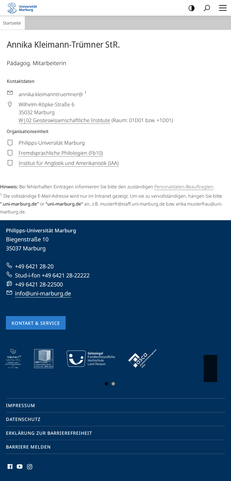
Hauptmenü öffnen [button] (222, 8)
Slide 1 (106, 383)
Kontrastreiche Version (191, 8)
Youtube (19, 469)
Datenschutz (23, 419)
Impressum (20, 405)
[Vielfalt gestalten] (17, 358)
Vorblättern (210, 368)
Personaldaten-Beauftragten (183, 187)
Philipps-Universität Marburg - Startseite (24, 8)
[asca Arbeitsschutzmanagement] (146, 358)
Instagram (30, 469)
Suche (206, 8)
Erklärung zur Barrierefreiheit (49, 433)
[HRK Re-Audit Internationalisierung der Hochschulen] (47, 358)
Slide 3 (113, 383)
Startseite (12, 23)
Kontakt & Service (36, 323)
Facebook (9, 469)
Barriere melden (28, 447)
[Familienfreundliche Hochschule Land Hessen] (94, 358)
